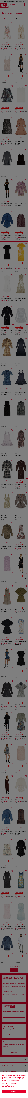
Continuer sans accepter (14, 1095)
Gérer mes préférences (7, 1083)
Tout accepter (14, 1091)
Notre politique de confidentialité (10, 1085)
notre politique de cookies (8, 1086)
